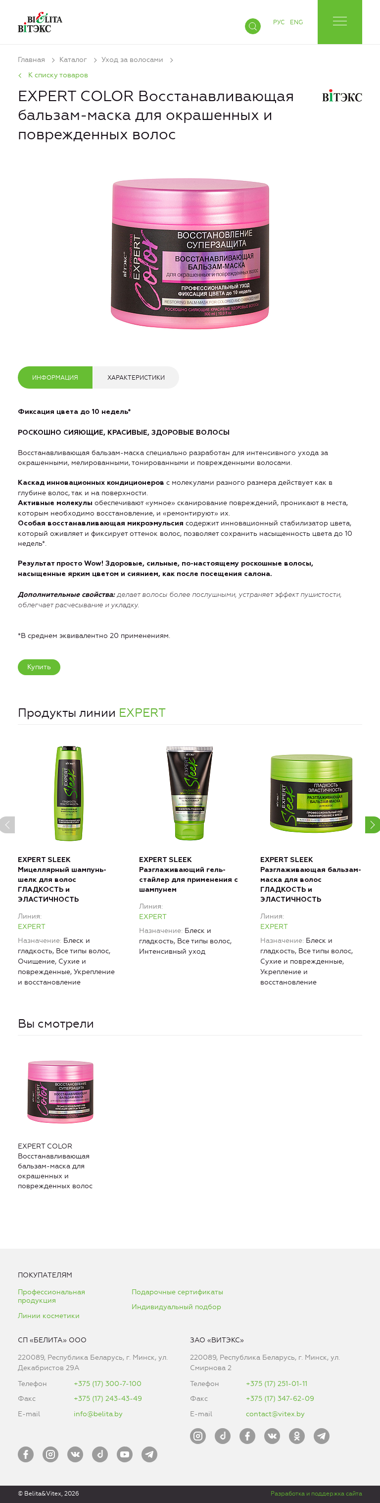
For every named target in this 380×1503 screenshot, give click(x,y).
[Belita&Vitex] (40, 20)
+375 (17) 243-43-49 (108, 1398)
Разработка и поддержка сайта (316, 1493)
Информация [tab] (55, 377)
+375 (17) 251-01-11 (276, 1384)
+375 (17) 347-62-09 (280, 1398)
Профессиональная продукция (51, 1296)
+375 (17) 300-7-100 (108, 1384)
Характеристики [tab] (136, 377)
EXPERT (142, 713)
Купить (39, 667)
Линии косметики (49, 1316)
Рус (279, 22)
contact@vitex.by (275, 1414)
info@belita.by (98, 1414)
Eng (296, 22)
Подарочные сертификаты (177, 1292)
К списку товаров (58, 75)
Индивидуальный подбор (176, 1307)
